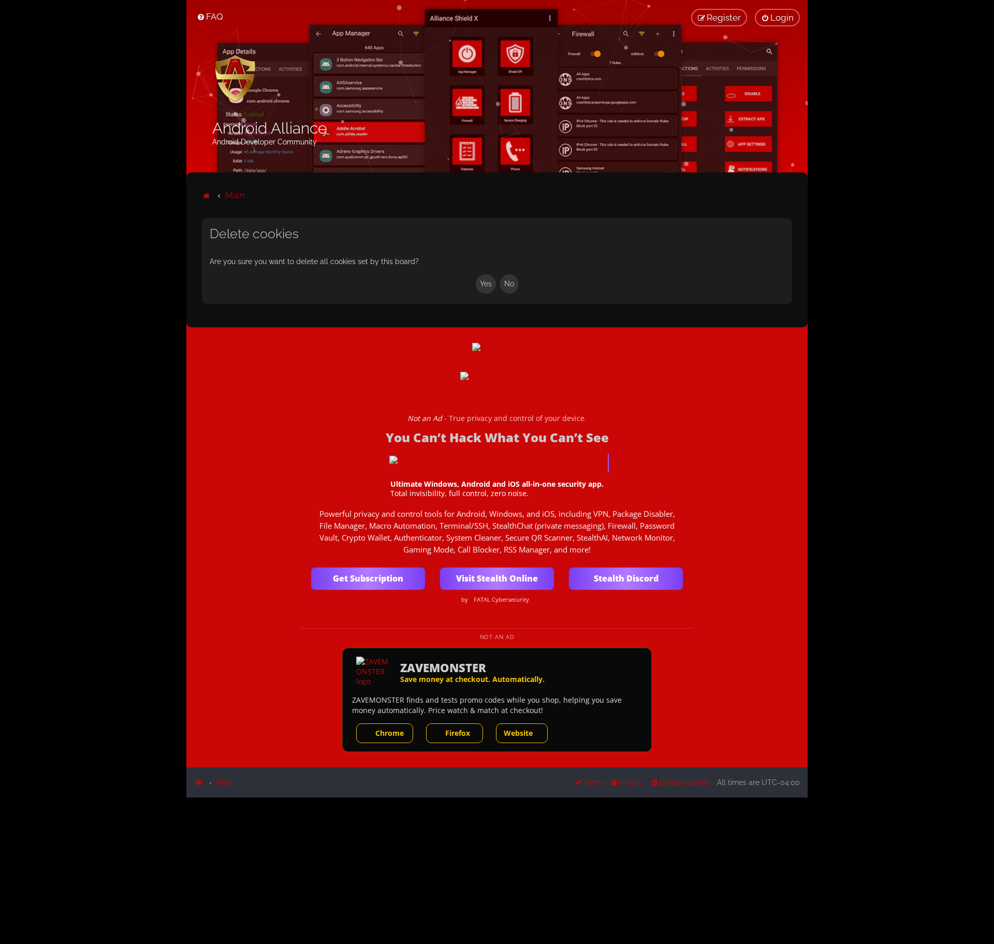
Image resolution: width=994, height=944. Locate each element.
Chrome (389, 733)
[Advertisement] (497, 869)
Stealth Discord (626, 578)
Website (518, 733)
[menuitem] (210, 16)
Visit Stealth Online (497, 578)
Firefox (457, 733)
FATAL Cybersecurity (501, 599)
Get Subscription (368, 578)
